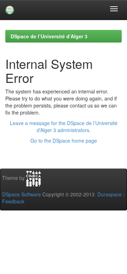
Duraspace (109, 194)
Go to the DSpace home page (63, 140)
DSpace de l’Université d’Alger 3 (49, 36)
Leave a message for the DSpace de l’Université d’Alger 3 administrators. (63, 126)
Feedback (13, 201)
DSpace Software (21, 194)
